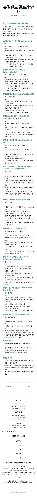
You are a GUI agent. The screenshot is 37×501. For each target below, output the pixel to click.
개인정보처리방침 (23, 481)
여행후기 (18, 454)
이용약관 (11, 481)
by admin (24, 15)
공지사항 (18, 445)
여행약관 (16, 481)
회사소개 (18, 458)
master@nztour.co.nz (20, 408)
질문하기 (18, 450)
